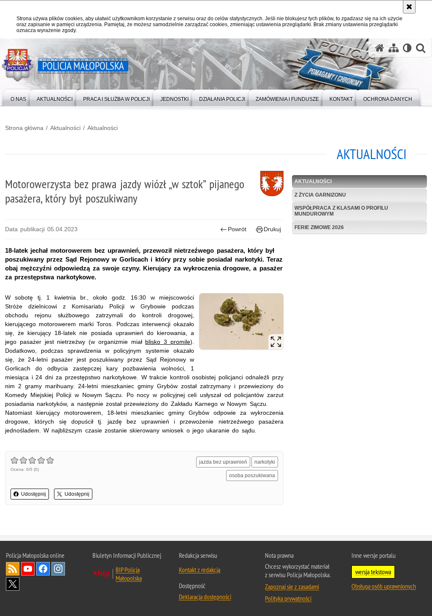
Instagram (58, 568)
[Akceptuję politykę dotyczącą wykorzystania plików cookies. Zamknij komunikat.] (409, 7)
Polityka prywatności (288, 598)
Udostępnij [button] (33, 494)
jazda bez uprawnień (223, 462)
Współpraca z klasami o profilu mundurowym (341, 210)
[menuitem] (18, 97)
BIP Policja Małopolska (129, 573)
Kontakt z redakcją (199, 569)
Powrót (237, 229)
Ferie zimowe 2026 (319, 227)
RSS (12, 568)
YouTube (28, 568)
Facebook (43, 568)
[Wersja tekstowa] (407, 48)
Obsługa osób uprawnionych (383, 586)
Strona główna (24, 127)
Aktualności (65, 127)
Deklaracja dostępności (205, 596)
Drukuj (272, 229)
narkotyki (264, 462)
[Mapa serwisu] (394, 48)
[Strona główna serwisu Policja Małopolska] (379, 48)
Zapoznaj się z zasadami (292, 586)
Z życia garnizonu (320, 195)
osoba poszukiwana (252, 475)
